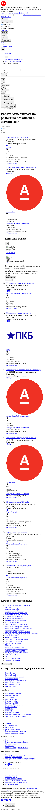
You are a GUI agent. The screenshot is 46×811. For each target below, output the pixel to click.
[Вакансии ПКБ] (25, 335)
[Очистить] (4, 74)
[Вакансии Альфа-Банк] (25, 193)
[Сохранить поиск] (3, 80)
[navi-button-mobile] (3, 49)
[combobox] (11, 70)
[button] (3, 42)
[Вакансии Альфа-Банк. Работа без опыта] (25, 397)
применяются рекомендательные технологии (19, 789)
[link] (4, 37)
